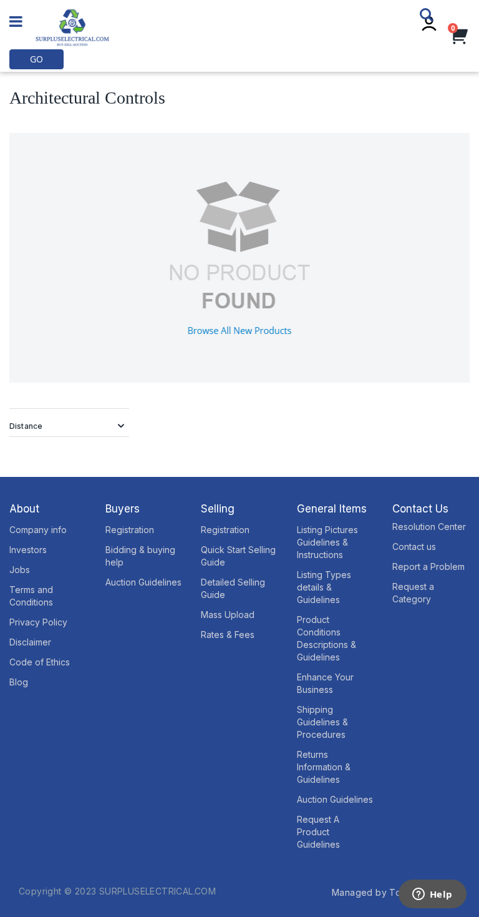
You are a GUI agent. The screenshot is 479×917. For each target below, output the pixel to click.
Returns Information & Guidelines (324, 767)
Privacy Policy (38, 622)
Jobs (19, 569)
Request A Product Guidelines (318, 832)
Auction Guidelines (143, 582)
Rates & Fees (227, 634)
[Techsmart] (72, 27)
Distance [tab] (25, 426)
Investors (28, 549)
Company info (38, 529)
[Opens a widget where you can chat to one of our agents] (432, 895)
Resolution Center (429, 526)
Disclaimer (30, 642)
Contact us (414, 546)
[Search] (430, 15)
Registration (129, 529)
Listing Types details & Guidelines (324, 587)
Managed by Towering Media (396, 892)
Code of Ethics (39, 662)
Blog (18, 682)
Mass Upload (227, 614)
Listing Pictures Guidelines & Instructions (327, 542)
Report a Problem (428, 566)
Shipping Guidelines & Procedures (322, 722)
